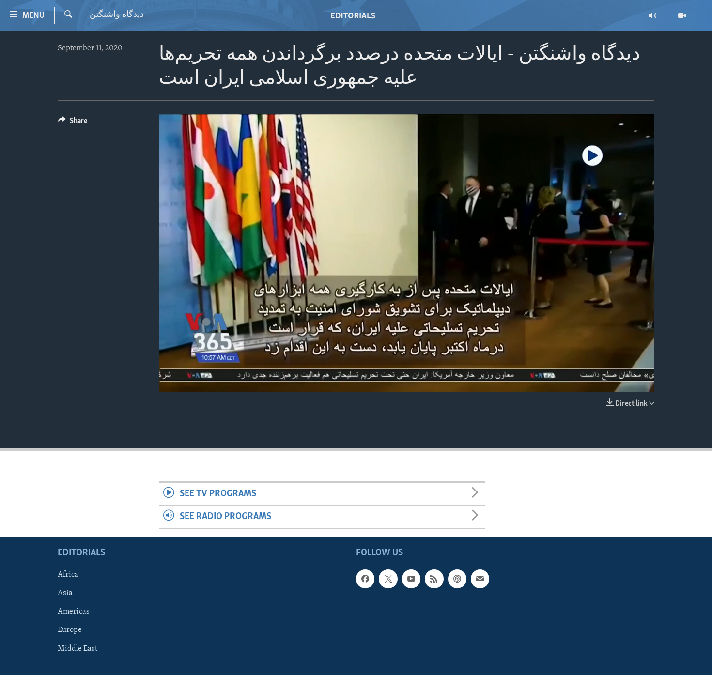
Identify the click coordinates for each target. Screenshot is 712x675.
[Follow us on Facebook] (365, 578)
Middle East (77, 648)
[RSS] (434, 578)
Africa (68, 575)
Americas (74, 611)
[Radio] (652, 15)
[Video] (682, 15)
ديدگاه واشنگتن (117, 15)
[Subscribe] (480, 578)
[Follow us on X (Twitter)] (388, 578)
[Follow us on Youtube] (411, 578)
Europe (70, 630)
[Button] (72, 123)
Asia (65, 593)
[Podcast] (457, 578)
